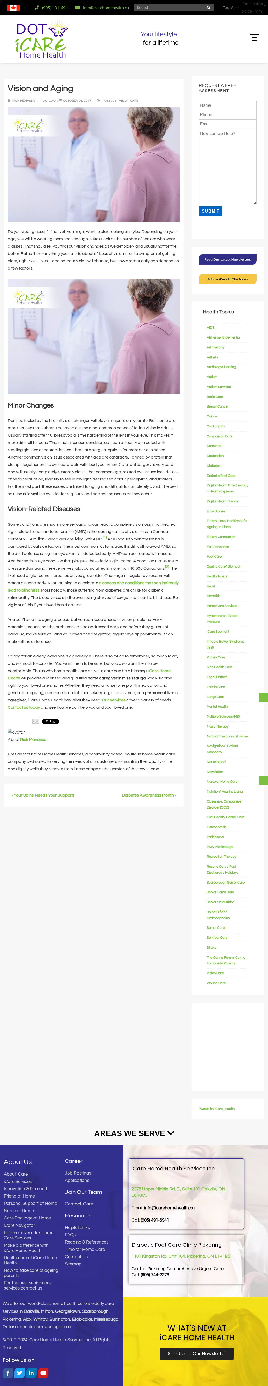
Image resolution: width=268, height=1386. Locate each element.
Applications (77, 1180)
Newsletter (215, 772)
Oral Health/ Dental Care (225, 817)
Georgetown (67, 1311)
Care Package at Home (27, 1218)
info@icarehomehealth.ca (169, 1208)
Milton (47, 1311)
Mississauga (106, 1319)
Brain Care (215, 397)
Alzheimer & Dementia (223, 337)
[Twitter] (19, 1373)
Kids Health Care (219, 667)
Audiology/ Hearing (221, 367)
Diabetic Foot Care (221, 476)
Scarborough (95, 1311)
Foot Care (214, 556)
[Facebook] (8, 1373)
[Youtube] (43, 1373)
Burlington (59, 1319)
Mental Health (217, 706)
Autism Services (219, 387)
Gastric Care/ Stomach (224, 566)
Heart (211, 586)
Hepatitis (213, 596)
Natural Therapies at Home (227, 736)
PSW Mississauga (220, 847)
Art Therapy (215, 347)
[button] (254, 38)
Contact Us (76, 1257)
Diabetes (213, 466)
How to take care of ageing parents (31, 1273)
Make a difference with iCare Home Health (26, 1248)
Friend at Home (19, 1196)
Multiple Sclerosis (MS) (223, 716)
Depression (215, 456)
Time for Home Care (85, 1249)
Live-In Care (216, 687)
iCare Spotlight (218, 631)
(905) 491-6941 (155, 1220)
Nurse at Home (19, 1211)
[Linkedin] (31, 1373)
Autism (212, 377)
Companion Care (219, 436)
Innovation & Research (26, 1189)
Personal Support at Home (30, 1203)
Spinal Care (216, 928)
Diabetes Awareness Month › (149, 795)
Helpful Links (77, 1227)
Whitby (40, 1319)
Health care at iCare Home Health (30, 1260)
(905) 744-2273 (155, 1275)
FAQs (70, 1235)
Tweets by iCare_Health (217, 1109)
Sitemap (73, 1264)
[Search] (209, 7)
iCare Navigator (19, 1225)
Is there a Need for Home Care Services (28, 1235)
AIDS (210, 327)
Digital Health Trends (222, 501)
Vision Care (128, 100)
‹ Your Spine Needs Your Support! (43, 795)
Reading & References (86, 1242)
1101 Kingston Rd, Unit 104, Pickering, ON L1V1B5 (181, 1256)
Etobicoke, (83, 1319)
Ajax (27, 1319)
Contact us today (24, 707)
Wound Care (216, 983)
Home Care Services (222, 606)
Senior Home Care (220, 892)
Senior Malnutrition (220, 902)
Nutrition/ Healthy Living (225, 791)
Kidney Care (216, 657)
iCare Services (18, 1181)
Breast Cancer (217, 406)
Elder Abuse (216, 511)
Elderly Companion (221, 537)
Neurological (216, 762)
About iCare (16, 1174)
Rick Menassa (33, 739)
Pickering (12, 1319)
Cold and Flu (216, 426)
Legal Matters (217, 677)
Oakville (31, 1311)
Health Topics (217, 576)
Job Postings (78, 1173)
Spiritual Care (217, 938)
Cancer (212, 416)
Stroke (211, 947)
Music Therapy (217, 726)
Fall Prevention (218, 547)
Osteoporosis (216, 827)
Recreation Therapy (221, 856)
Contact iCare (79, 1204)
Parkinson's (215, 837)
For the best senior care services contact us (27, 1286)
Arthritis (212, 357)
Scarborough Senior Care (226, 882)
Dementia (214, 446)
